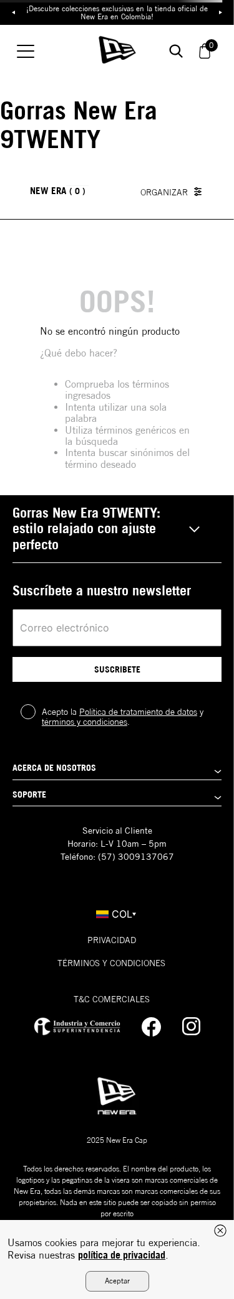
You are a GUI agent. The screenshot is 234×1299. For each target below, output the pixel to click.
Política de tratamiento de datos (138, 712)
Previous (13, 12)
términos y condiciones (84, 722)
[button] (117, 529)
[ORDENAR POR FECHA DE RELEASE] (174, 191)
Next (220, 12)
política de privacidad (121, 1255)
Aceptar (117, 1280)
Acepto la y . (122, 717)
